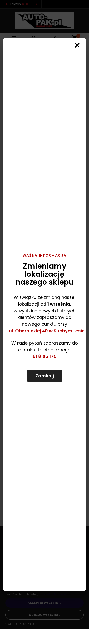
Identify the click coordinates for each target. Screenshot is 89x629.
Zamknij (44, 376)
